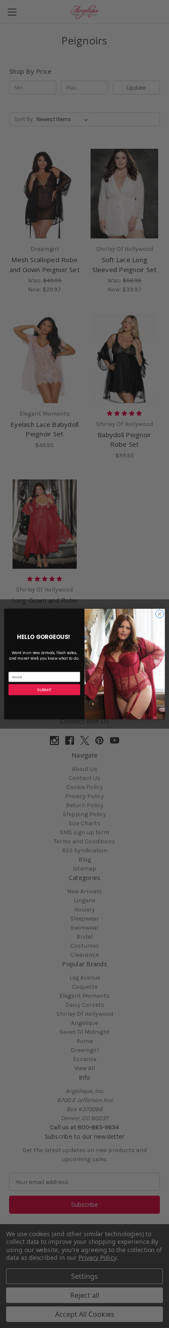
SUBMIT (44, 689)
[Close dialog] (159, 613)
